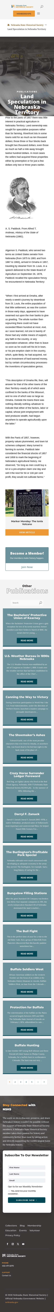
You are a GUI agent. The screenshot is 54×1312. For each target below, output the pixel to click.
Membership (34, 1225)
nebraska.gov (11, 1302)
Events (23, 1230)
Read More (27, 640)
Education (10, 1230)
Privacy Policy (12, 1235)
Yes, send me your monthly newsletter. (22, 1192)
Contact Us (6, 1275)
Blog (22, 1225)
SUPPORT (6, 1272)
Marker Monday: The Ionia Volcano (27, 523)
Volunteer (34, 1230)
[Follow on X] (18, 1244)
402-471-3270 (8, 1266)
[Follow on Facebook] (7, 1244)
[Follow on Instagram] (13, 1244)
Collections (11, 1225)
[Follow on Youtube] (23, 1244)
